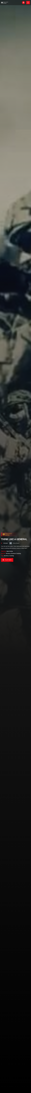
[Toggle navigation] (28, 2)
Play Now (8, 560)
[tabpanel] (15, 546)
